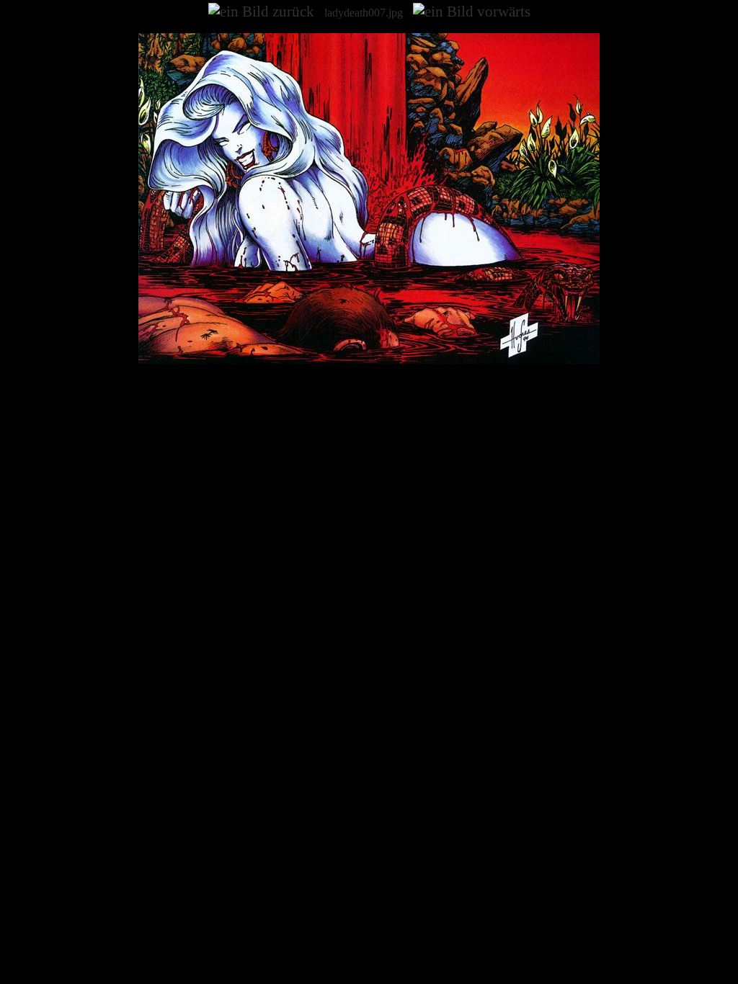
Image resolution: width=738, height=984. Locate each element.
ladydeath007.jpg (363, 12)
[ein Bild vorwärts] (471, 11)
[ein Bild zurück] (261, 11)
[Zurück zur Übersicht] (369, 360)
